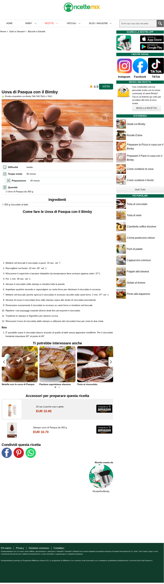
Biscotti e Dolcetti (36, 31)
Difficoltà (13, 167)
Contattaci (59, 548)
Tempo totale (15, 174)
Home (9, 23)
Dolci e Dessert (17, 31)
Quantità (12, 187)
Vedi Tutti (140, 189)
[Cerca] (160, 23)
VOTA (106, 86)
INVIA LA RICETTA (146, 108)
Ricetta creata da (104, 462)
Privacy (20, 548)
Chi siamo (6, 548)
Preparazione (19, 180)
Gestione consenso (39, 548)
